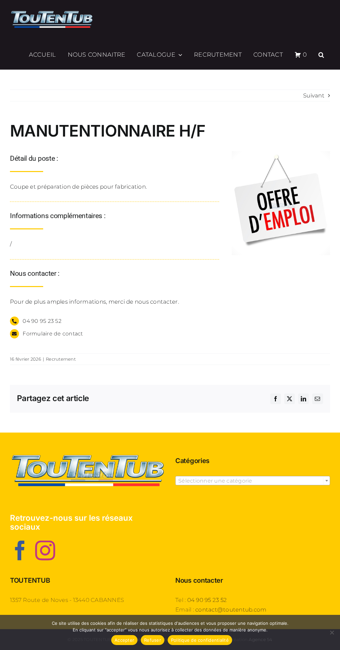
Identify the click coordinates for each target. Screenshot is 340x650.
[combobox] (252, 480)
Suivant (313, 95)
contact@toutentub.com (230, 609)
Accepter (124, 640)
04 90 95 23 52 (207, 600)
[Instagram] (45, 551)
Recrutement (61, 359)
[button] (321, 55)
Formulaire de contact (53, 333)
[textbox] (253, 481)
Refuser (152, 640)
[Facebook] (20, 551)
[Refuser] (331, 632)
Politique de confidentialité (200, 640)
